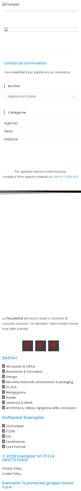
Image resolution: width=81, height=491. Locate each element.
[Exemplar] (10, 5)
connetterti (19, 72)
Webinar (11, 139)
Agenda (11, 123)
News (8, 131)
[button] (40, 11)
